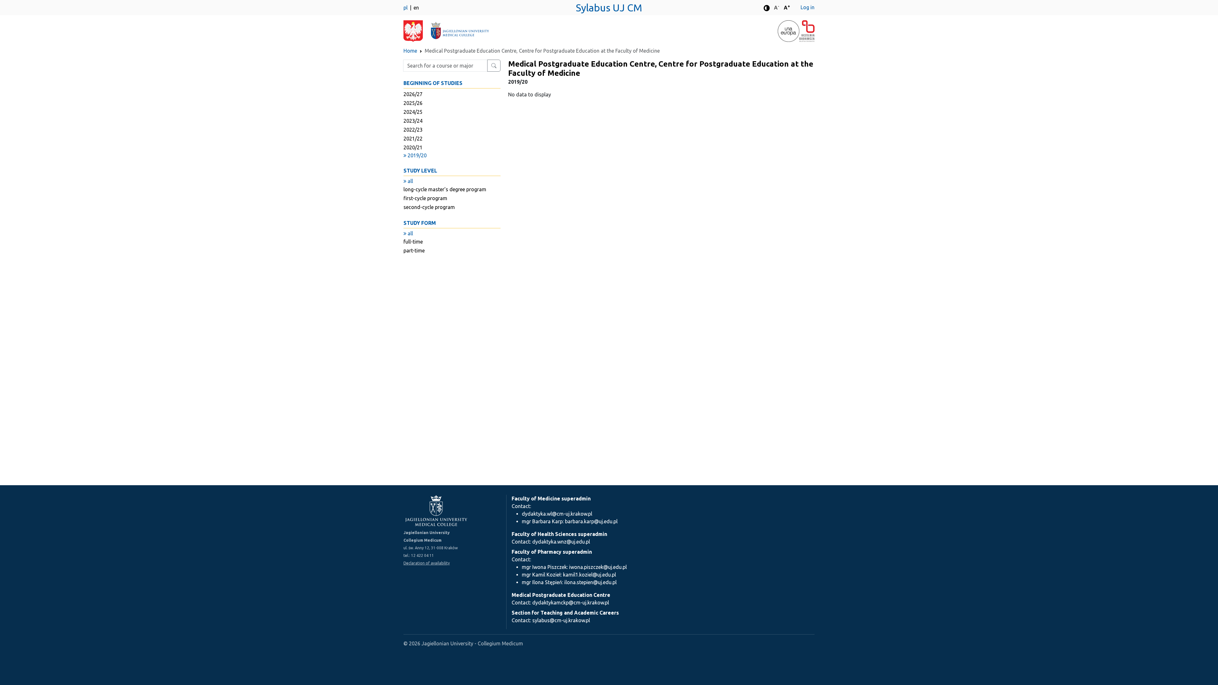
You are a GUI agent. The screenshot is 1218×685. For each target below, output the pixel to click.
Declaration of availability (426, 563)
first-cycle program (425, 198)
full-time (413, 242)
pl (406, 7)
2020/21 (412, 147)
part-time (414, 250)
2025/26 (412, 103)
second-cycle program (429, 207)
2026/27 (412, 94)
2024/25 (412, 112)
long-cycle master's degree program (444, 189)
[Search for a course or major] (494, 66)
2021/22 (412, 138)
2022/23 (412, 130)
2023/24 (412, 121)
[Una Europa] (788, 31)
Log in (808, 7)
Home (410, 51)
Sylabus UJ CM (609, 7)
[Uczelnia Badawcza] (807, 31)
